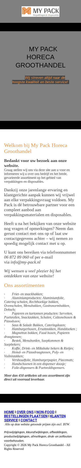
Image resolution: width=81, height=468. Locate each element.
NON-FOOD (45, 412)
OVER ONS (25, 412)
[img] (40, 11)
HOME (9, 412)
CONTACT (29, 420)
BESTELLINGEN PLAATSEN (26, 416)
